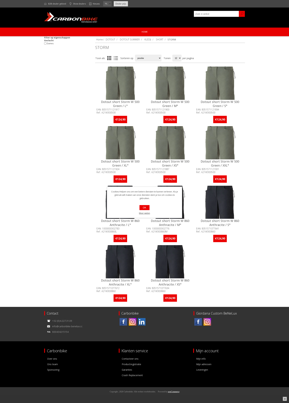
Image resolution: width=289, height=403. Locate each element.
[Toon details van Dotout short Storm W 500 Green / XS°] (170, 142)
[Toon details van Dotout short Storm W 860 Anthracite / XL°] (120, 261)
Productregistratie (131, 364)
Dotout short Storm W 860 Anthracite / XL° (120, 282)
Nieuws (96, 3)
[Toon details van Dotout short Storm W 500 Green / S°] (220, 83)
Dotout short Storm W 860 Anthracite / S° (220, 223)
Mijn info (201, 358)
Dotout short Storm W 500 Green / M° (170, 104)
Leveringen (202, 369)
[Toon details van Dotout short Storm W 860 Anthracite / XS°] (170, 261)
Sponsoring (53, 369)
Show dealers (79, 3)
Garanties (127, 369)
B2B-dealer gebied (57, 3)
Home (145, 31)
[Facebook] (123, 322)
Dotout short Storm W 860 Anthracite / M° (170, 223)
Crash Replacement (132, 375)
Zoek (242, 14)
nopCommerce (173, 391)
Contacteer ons (130, 358)
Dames (50, 43)
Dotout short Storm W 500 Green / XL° (120, 163)
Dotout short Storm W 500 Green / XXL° (220, 163)
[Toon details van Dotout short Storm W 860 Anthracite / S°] (220, 202)
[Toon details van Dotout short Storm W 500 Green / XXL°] (220, 142)
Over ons (52, 358)
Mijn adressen (203, 364)
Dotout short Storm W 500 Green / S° (220, 104)
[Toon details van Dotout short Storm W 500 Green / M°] (170, 83)
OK (144, 207)
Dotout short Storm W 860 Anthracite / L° (120, 223)
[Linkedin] (142, 322)
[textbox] (216, 14)
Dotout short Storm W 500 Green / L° (120, 104)
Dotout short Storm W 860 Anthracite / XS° (170, 282)
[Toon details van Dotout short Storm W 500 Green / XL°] (120, 142)
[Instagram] (132, 322)
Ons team (52, 364)
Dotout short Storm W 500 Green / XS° (170, 163)
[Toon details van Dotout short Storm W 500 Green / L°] (120, 83)
